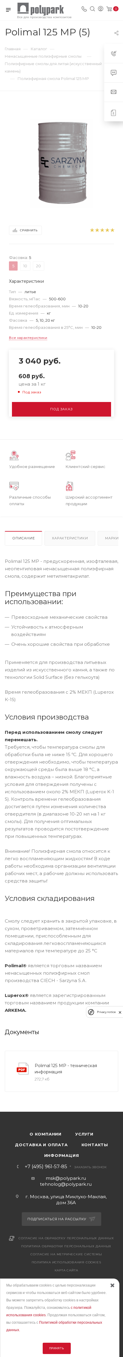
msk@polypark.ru (66, 1178)
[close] (120, 1012)
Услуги (84, 1134)
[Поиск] (92, 9)
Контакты (95, 1144)
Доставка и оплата (41, 1144)
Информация (61, 1155)
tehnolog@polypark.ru (66, 1184)
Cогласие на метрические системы (66, 1254)
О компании (45, 1134)
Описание (23, 538)
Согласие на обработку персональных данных (66, 1238)
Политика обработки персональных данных (66, 1246)
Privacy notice (106, 1012)
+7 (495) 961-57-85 (46, 1166)
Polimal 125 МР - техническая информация (66, 1069)
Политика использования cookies (66, 1262)
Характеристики (70, 538)
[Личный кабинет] (100, 9)
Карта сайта (66, 1270)
